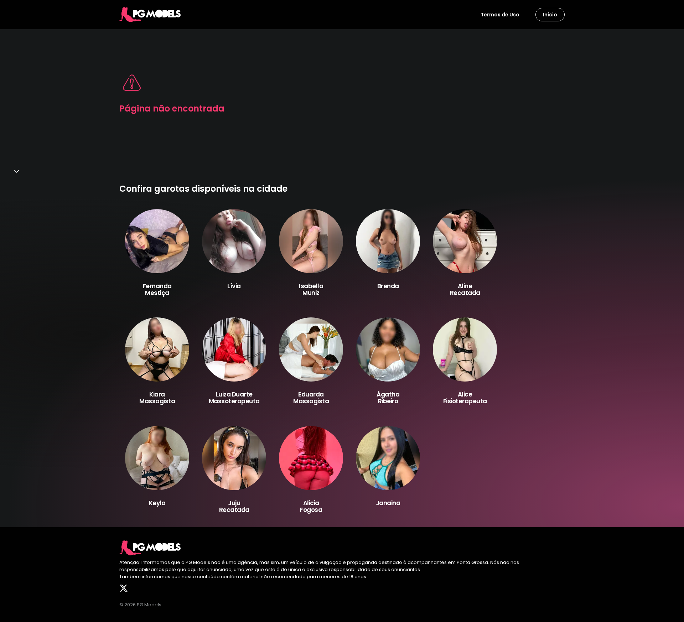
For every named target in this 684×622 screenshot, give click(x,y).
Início (550, 14)
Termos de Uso (500, 14)
